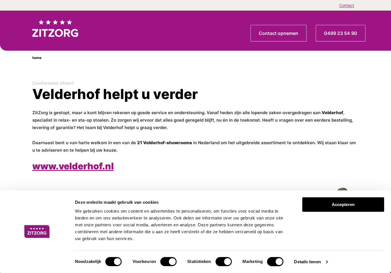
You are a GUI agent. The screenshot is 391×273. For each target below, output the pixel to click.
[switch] (168, 261)
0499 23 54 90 (340, 33)
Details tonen (307, 261)
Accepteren (343, 204)
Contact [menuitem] (346, 5)
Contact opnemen (278, 33)
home (37, 58)
